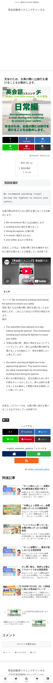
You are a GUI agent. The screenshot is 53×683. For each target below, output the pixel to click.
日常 (6, 420)
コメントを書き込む (26, 644)
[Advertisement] (26, 43)
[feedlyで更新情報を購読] (39, 454)
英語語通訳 (25, 168)
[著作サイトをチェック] (14, 454)
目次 (23, 163)
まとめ (28, 172)
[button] (43, 147)
